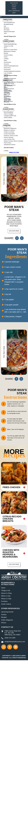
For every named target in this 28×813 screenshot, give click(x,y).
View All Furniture (9, 147)
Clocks (5, 56)
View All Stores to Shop (10, 75)
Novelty (6, 76)
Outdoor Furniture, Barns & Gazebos (13, 141)
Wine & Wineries (8, 101)
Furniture (4, 601)
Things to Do (5, 590)
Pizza (5, 97)
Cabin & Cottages (8, 114)
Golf (5, 26)
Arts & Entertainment (9, 22)
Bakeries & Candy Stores (10, 49)
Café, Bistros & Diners (10, 85)
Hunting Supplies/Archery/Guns (12, 71)
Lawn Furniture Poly (9, 139)
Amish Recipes (14, 3)
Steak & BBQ (7, 99)
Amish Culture (6, 604)
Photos (14, 8)
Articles (14, 5)
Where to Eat (5, 596)
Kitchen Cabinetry (8, 137)
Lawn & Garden (8, 73)
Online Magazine (7, 620)
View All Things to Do (10, 36)
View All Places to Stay (10, 120)
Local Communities (14, 10)
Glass (5, 60)
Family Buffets (7, 90)
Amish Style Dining (9, 83)
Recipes (4, 617)
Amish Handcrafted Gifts (10, 44)
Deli (5, 87)
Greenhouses (7, 62)
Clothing (6, 58)
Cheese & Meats (8, 55)
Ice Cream (6, 96)
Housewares (7, 69)
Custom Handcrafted (9, 133)
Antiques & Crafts (8, 46)
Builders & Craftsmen (9, 130)
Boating (6, 53)
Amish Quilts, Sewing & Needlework (13, 82)
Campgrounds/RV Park (10, 115)
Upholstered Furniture (9, 144)
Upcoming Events (7, 612)
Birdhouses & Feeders (10, 51)
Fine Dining (7, 94)
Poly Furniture (7, 142)
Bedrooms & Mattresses (10, 128)
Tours (5, 33)
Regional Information (9, 31)
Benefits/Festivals (8, 24)
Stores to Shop (6, 593)
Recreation (7, 29)
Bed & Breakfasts (8, 112)
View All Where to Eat (10, 104)
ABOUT (14, 12)
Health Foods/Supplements (11, 66)
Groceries (6, 64)
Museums (6, 28)
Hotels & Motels (8, 117)
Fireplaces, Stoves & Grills (11, 135)
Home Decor (7, 67)
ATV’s (5, 47)
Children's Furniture (9, 132)
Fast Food (6, 92)
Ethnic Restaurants (9, 88)
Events (14, 6)
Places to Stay (6, 598)
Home (3, 588)
